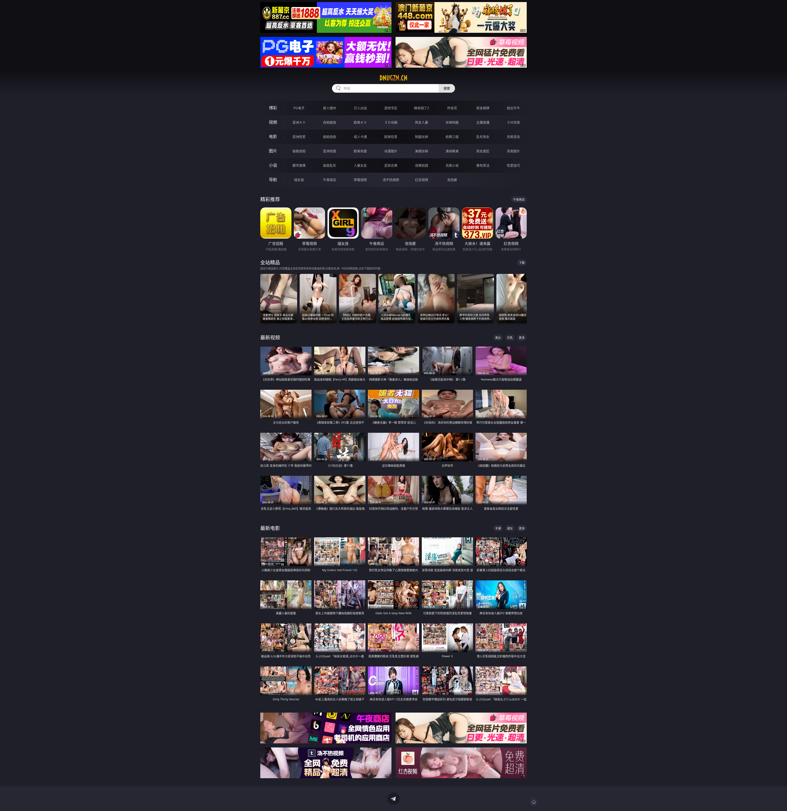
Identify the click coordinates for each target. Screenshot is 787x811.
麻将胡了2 (421, 108)
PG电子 (299, 108)
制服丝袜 (421, 136)
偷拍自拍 (329, 136)
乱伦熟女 (482, 136)
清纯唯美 (452, 151)
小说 (273, 165)
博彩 (273, 108)
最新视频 (270, 337)
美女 (498, 337)
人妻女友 (360, 165)
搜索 (447, 88)
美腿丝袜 (421, 151)
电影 (273, 136)
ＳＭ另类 (513, 122)
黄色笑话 (482, 165)
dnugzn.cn (393, 78)
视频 (273, 122)
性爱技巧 (513, 165)
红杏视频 (421, 180)
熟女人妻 (421, 122)
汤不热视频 (391, 180)
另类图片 (513, 151)
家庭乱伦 (329, 165)
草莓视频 (360, 180)
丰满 (498, 528)
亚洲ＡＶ (299, 122)
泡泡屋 (452, 180)
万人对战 (360, 108)
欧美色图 (360, 151)
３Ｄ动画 (390, 122)
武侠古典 (390, 165)
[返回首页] (534, 802)
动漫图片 (390, 151)
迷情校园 (421, 165)
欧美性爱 (390, 136)
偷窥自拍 (299, 151)
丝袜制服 (452, 122)
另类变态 (513, 136)
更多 (522, 337)
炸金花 (452, 108)
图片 (273, 151)
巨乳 (510, 337)
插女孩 (299, 180)
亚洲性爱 (299, 136)
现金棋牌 (482, 108)
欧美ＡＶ (360, 122)
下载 (522, 262)
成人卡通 (360, 136)
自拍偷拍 (329, 122)
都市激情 (299, 165)
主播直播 (482, 122)
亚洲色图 (329, 151)
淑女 (510, 528)
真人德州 (329, 108)
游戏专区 (390, 108)
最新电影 (270, 528)
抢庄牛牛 (513, 108)
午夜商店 (329, 180)
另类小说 (452, 165)
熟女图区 (482, 151)
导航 (273, 179)
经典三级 (452, 136)
